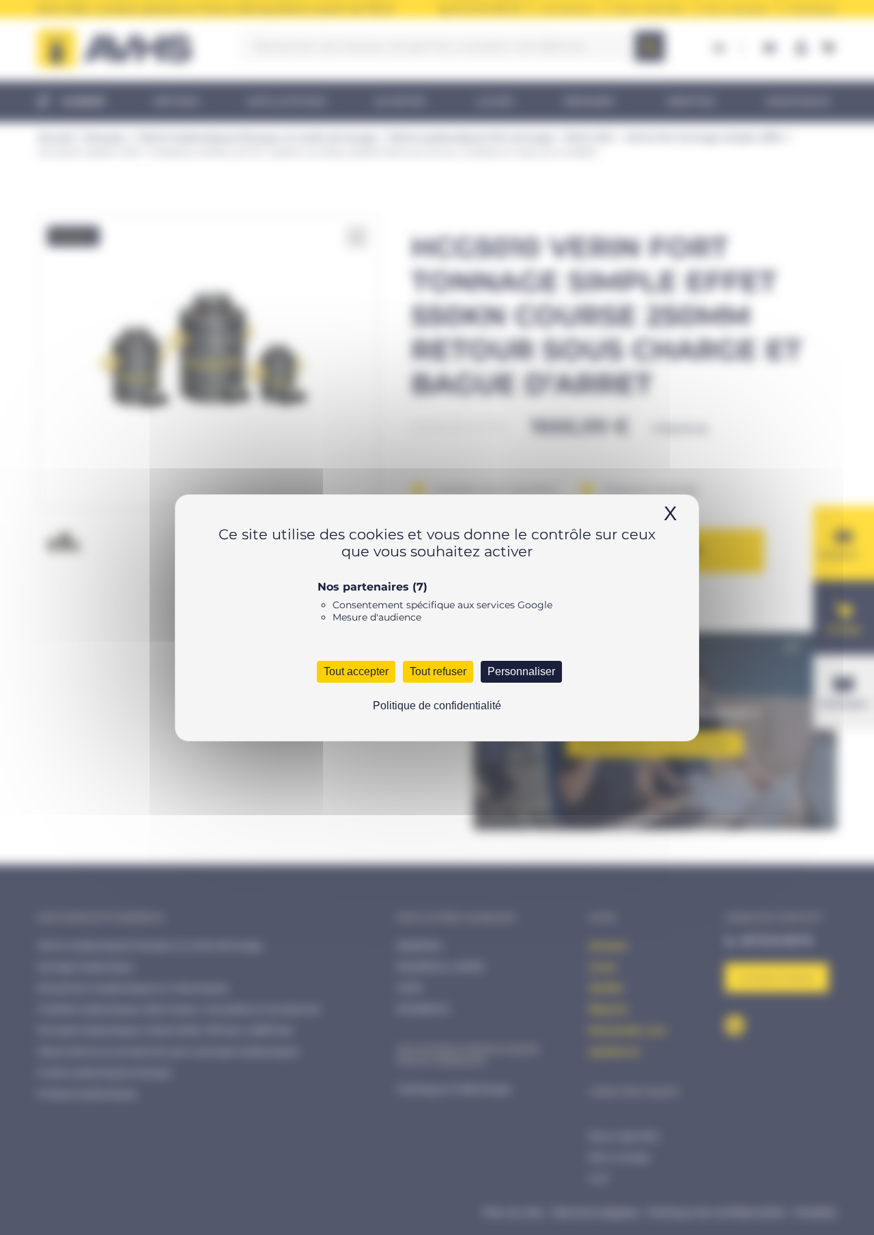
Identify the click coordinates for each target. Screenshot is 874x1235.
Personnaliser (521, 671)
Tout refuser (438, 671)
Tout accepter (356, 671)
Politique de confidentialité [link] (437, 705)
